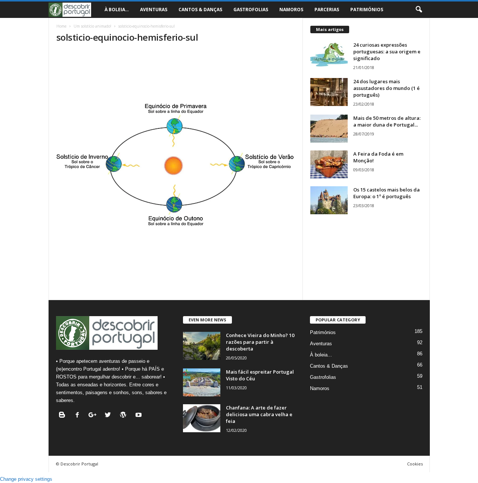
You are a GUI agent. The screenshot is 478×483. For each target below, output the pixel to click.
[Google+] (94, 415)
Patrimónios (366, 9)
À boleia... (321, 355)
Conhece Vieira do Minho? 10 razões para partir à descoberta (260, 342)
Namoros (291, 9)
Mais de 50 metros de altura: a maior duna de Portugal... (386, 121)
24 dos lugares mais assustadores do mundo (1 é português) (386, 88)
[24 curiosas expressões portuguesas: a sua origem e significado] (329, 55)
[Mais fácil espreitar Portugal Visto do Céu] (201, 382)
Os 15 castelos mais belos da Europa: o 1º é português (386, 193)
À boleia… (117, 9)
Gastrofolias (250, 9)
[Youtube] (139, 415)
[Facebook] (79, 415)
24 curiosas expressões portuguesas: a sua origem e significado (386, 51)
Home (61, 26)
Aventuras (153, 9)
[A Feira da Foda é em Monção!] (329, 164)
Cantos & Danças (200, 9)
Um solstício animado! (92, 26)
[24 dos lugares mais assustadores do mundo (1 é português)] (329, 92)
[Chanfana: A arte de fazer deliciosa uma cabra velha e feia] (201, 418)
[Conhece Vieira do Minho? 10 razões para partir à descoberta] (201, 346)
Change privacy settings (26, 479)
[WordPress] (125, 415)
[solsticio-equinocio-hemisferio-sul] (175, 164)
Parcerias (326, 9)
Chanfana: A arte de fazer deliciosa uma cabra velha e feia (259, 414)
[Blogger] (63, 415)
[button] (418, 9)
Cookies (415, 464)
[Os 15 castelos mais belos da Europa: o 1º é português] (329, 200)
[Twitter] (109, 415)
